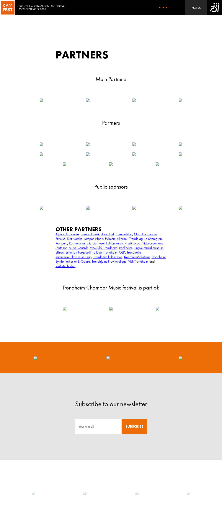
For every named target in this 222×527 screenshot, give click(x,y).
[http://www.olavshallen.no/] (41, 154)
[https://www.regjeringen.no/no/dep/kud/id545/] (180, 208)
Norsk (196, 8)
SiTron (60, 252)
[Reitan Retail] (137, 493)
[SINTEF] (33, 493)
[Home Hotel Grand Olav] (134, 144)
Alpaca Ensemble (67, 234)
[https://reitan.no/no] (88, 100)
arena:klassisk (90, 234)
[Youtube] (180, 357)
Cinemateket (124, 234)
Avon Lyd (107, 234)
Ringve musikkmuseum (148, 248)
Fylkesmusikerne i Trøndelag (124, 238)
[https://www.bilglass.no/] (88, 154)
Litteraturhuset (95, 243)
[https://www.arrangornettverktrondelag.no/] (64, 308)
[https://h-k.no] (41, 100)
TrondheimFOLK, (114, 252)
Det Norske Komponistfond (85, 238)
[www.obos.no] (180, 154)
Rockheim (125, 248)
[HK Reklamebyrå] (85, 493)
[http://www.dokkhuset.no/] (64, 164)
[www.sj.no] (134, 154)
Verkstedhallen (65, 266)
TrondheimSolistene (137, 257)
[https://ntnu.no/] (88, 144)
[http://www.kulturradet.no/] (134, 208)
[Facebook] (35, 357)
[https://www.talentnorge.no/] (111, 164)
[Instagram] (108, 357)
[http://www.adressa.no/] (41, 144)
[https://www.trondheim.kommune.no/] (41, 208)
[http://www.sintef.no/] (134, 100)
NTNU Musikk (78, 248)
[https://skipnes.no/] (180, 144)
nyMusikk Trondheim (103, 248)
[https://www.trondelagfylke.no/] (88, 208)
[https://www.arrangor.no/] (111, 308)
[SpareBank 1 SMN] (188, 493)
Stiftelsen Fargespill (78, 252)
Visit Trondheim (138, 261)
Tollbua (97, 252)
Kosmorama (77, 243)
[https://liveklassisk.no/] (157, 308)
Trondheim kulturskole (107, 257)
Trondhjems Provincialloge (109, 261)
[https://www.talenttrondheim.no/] (157, 164)
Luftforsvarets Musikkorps (123, 243)
